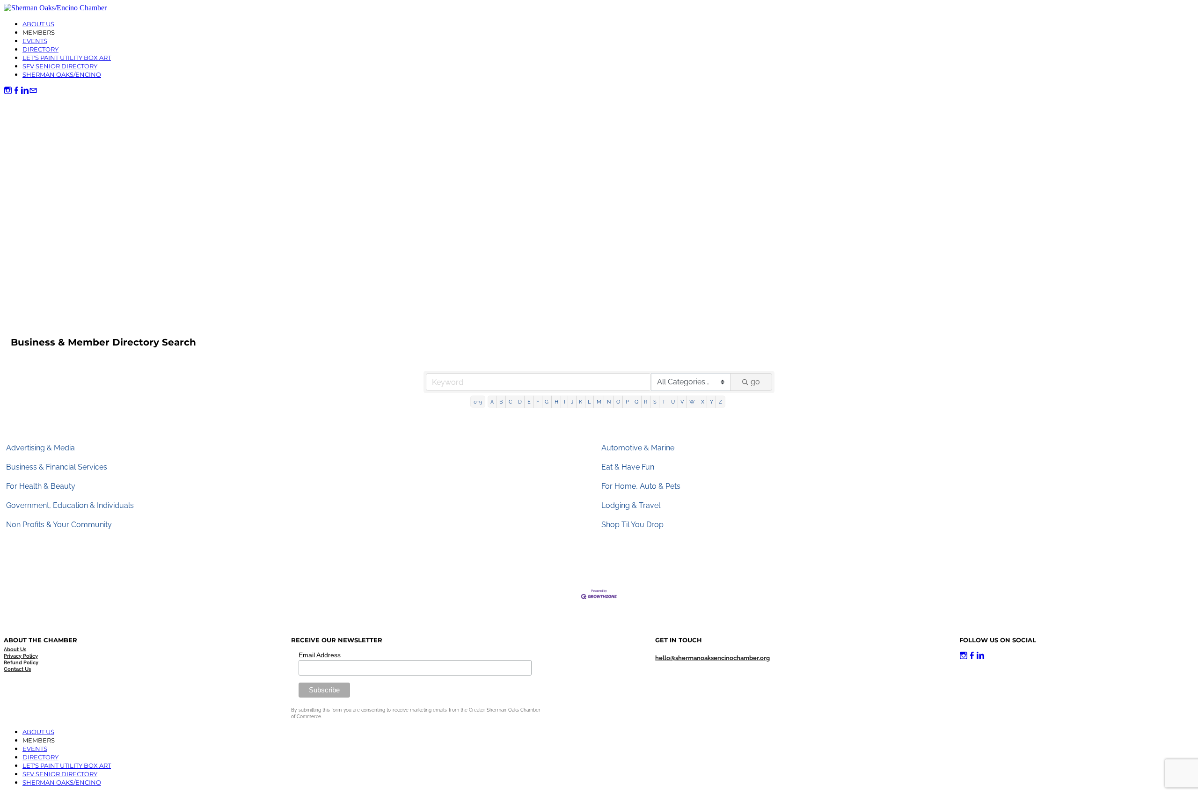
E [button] (529, 401)
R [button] (645, 401)
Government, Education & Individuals (70, 505)
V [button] (682, 401)
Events (34, 40)
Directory (40, 49)
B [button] (501, 401)
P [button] (627, 401)
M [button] (599, 401)
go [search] (755, 381)
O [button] (618, 401)
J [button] (572, 401)
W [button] (692, 401)
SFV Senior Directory (59, 66)
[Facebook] (16, 91)
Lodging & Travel (630, 505)
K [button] (580, 401)
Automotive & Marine (637, 447)
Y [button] (711, 401)
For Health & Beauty (40, 486)
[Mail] (33, 91)
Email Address (320, 655)
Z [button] (720, 401)
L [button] (589, 401)
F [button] (537, 401)
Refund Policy (21, 663)
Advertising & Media (40, 447)
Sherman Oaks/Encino (61, 74)
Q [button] (636, 401)
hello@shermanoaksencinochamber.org (712, 658)
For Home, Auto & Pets (640, 486)
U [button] (673, 401)
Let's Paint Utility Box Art (66, 57)
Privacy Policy (21, 656)
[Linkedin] (25, 91)
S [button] (655, 401)
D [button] (520, 401)
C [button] (510, 401)
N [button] (609, 401)
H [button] (556, 401)
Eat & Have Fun (627, 467)
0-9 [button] (478, 401)
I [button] (564, 401)
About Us (38, 24)
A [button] (492, 401)
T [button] (663, 401)
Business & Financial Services (56, 467)
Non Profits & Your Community (59, 524)
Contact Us (17, 669)
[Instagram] (8, 91)
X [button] (702, 401)
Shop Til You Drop (632, 524)
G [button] (546, 401)
